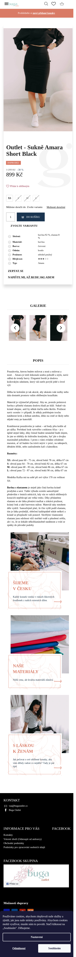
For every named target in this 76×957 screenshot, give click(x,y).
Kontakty (8, 835)
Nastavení (37, 936)
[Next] (61, 328)
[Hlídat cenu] (38, 277)
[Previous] (15, 328)
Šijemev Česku (22, 586)
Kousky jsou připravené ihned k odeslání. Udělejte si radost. (37, 16)
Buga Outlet (15, 810)
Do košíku (33, 217)
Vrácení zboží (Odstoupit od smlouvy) (23, 839)
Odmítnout (18, 948)
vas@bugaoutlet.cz (18, 806)
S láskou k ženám (23, 748)
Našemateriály (25, 669)
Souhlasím (54, 948)
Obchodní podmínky (14, 843)
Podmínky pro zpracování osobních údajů (24, 847)
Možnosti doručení (56, 207)
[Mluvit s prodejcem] (38, 271)
